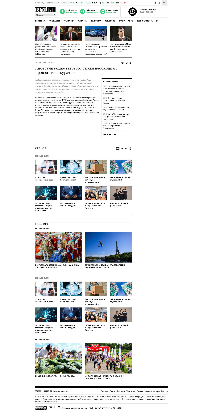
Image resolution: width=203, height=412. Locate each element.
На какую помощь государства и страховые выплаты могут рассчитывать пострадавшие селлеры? (96, 49)
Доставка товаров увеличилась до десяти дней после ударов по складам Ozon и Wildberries (45, 49)
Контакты (121, 391)
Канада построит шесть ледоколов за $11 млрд (116, 108)
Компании (68, 21)
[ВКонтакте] (122, 63)
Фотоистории (42, 229)
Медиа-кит (131, 391)
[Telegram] (126, 63)
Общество (109, 21)
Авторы (156, 391)
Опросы (164, 391)
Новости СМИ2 (41, 224)
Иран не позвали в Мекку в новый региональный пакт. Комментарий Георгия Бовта (121, 48)
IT (157, 21)
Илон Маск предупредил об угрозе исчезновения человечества (116, 116)
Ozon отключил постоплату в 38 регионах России (114, 100)
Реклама (104, 391)
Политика (95, 21)
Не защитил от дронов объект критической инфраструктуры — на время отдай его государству (70, 49)
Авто (130, 21)
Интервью (40, 21)
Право (121, 21)
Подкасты (54, 21)
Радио (112, 391)
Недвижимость (144, 21)
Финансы (82, 21)
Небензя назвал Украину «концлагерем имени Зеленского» (116, 125)
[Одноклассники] (130, 63)
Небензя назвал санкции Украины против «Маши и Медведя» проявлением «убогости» (116, 90)
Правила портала (144, 391)
